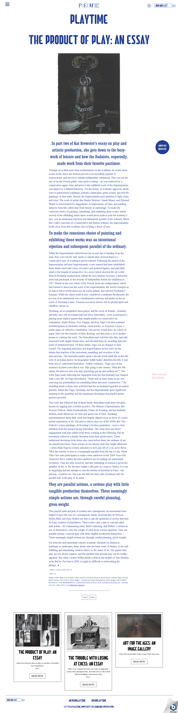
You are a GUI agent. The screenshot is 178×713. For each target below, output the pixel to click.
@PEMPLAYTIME (98, 700)
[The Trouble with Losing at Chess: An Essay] (88, 652)
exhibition (98, 706)
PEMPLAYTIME (79, 700)
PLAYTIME (89, 18)
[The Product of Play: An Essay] (37, 646)
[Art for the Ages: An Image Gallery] (139, 637)
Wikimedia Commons (77, 585)
